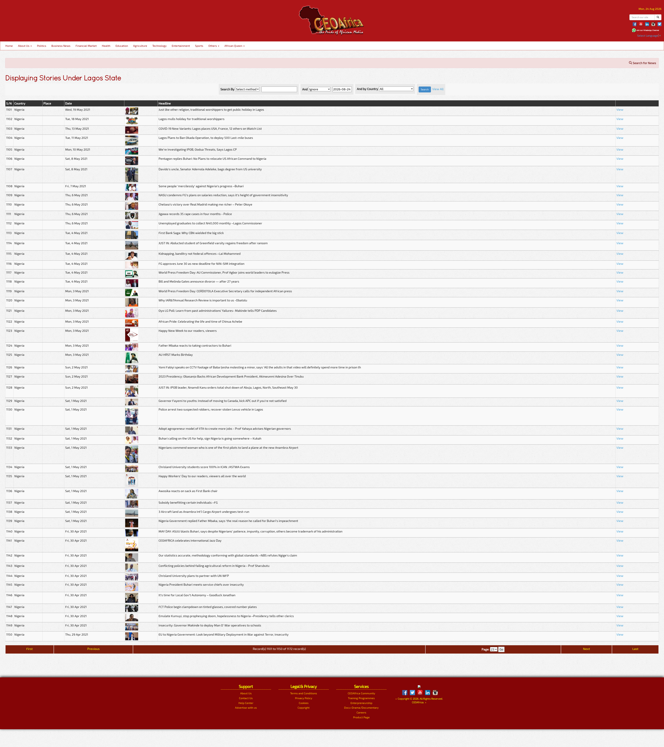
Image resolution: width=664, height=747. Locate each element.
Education (122, 45)
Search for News (644, 63)
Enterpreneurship (361, 703)
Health (106, 45)
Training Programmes (361, 698)
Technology (159, 45)
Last (635, 649)
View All (438, 89)
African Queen (233, 45)
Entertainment (181, 45)
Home (9, 45)
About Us (24, 45)
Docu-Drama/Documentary (361, 707)
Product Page (361, 717)
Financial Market (86, 45)
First (29, 649)
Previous (93, 649)
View (619, 109)
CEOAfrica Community (361, 693)
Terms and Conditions (303, 693)
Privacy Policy (303, 698)
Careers (361, 712)
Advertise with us (246, 707)
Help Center (245, 703)
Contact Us (246, 698)
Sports (199, 45)
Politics (41, 45)
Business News (60, 45)
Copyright (304, 707)
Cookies (303, 703)
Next (586, 649)
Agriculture (140, 45)
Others (213, 45)
